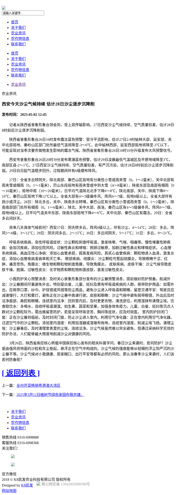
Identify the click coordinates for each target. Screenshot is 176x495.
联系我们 (18, 44)
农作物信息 (20, 39)
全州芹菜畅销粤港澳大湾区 (38, 385)
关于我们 (18, 28)
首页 (14, 22)
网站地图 (9, 491)
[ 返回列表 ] (21, 373)
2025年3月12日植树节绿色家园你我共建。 (50, 395)
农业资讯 (18, 33)
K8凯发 (27, 485)
